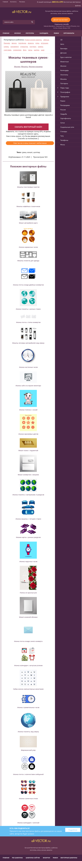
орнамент (14, 46)
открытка (24, 46)
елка (37, 43)
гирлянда (22, 43)
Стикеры (63, 131)
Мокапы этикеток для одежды (28, 261)
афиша (46, 40)
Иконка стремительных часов (28, 707)
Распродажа (65, 105)
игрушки (44, 43)
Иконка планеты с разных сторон (28, 309)
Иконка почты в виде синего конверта (28, 641)
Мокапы (24, 66)
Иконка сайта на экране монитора (28, 386)
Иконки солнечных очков (28, 799)
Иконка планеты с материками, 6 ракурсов (28, 495)
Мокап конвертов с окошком (28, 475)
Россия (63, 110)
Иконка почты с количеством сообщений (28, 774)
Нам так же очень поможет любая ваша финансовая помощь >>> (30, 143)
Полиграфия (65, 92)
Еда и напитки (66, 57)
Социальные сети (67, 127)
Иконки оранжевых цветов (28, 434)
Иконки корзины (36, 66)
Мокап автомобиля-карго (28, 223)
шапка (36, 50)
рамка (40, 46)
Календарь (44, 33)
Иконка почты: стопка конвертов (28, 322)
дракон (31, 43)
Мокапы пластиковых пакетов (28, 187)
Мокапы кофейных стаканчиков (28, 206)
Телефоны (64, 140)
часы (30, 50)
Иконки (17, 33)
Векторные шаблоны (69, 858)
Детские (63, 53)
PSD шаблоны (17, 858)
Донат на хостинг (60, 20)
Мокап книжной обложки (28, 617)
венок (14, 43)
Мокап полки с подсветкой (28, 450)
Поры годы (64, 88)
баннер (7, 43)
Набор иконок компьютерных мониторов (28, 689)
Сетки (62, 123)
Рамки (56, 33)
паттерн (33, 46)
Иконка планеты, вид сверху (28, 732)
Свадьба (63, 114)
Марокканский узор (28, 750)
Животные (64, 62)
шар (42, 50)
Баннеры (63, 48)
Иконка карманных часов (28, 247)
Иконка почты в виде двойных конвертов (28, 285)
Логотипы (30, 33)
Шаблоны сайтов (33, 858)
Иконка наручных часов (28, 561)
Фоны (62, 145)
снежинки (17, 50)
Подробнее (72, 830)
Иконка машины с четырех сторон (28, 519)
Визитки (46, 858)
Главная (5, 2)
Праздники (64, 96)
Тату (62, 136)
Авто (62, 44)
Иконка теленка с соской (28, 410)
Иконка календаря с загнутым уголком (28, 665)
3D (61, 40)
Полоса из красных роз (28, 593)
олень (6, 46)
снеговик (7, 50)
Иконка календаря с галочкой (28, 823)
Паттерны (64, 83)
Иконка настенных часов (28, 367)
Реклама (22, 2)
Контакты (13, 2)
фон (24, 50)
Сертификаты (68, 33)
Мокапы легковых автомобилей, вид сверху (28, 343)
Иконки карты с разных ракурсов (28, 537)
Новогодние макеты (33, 40)
